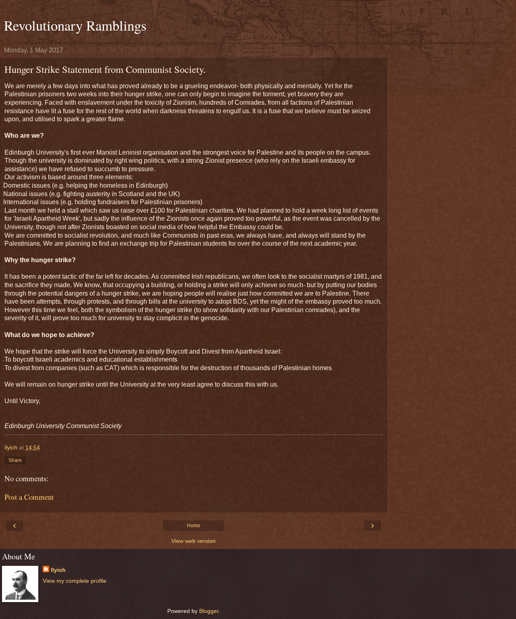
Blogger (208, 611)
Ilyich (58, 570)
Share (15, 460)
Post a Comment (29, 497)
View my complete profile (74, 581)
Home (193, 525)
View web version (193, 541)
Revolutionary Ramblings (75, 25)
